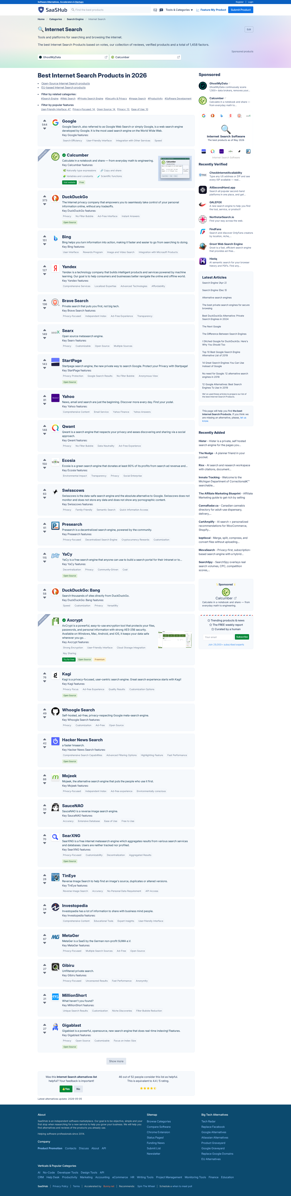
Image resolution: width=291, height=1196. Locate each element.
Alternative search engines (217, 297)
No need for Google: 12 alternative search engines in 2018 (225, 375)
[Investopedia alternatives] (55, 907)
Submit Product (241, 9)
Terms (76, 1186)
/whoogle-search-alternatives (59, 706)
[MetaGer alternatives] (55, 937)
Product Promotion (50, 1148)
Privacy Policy (60, 1186)
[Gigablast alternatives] (55, 1027)
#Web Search (67, 98)
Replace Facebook (213, 1126)
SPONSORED (43, 154)
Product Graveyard (213, 1143)
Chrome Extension (158, 1132)
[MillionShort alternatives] (55, 997)
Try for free (68, 659)
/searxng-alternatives (54, 831)
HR (132, 1177)
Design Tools (89, 1172)
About (95, 1148)
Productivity (69, 1177)
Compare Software (159, 1126)
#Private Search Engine (90, 98)
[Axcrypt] (55, 622)
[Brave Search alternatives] (55, 302)
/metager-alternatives (54, 931)
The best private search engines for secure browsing (226, 306)
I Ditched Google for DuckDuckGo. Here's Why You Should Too (225, 343)
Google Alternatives (213, 1132)
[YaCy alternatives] (55, 556)
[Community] (161, 9)
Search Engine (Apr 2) (214, 282)
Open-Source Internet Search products (65, 83)
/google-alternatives (53, 117)
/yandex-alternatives (54, 262)
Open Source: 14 (106, 109)
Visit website (69, 182)
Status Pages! (155, 1137)
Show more (116, 1061)
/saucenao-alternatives (55, 801)
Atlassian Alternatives (214, 1137)
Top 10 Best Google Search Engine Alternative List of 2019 (221, 354)
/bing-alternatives (52, 233)
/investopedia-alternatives (57, 901)
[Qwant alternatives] (55, 428)
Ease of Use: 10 (139, 109)
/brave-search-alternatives (57, 296)
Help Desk (52, 1177)
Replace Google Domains (217, 1153)
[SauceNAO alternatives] (55, 807)
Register (240, 2)
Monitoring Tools (195, 1177)
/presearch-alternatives (55, 520)
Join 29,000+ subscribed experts (226, 644)
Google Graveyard (213, 1148)
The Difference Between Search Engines (224, 333)
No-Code (49, 1172)
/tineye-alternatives (53, 871)
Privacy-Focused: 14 (84, 109)
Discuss (84, 1148)
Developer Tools (67, 1172)
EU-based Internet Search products (63, 87)
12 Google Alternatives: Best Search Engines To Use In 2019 (222, 386)
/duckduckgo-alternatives (57, 193)
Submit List (154, 1148)
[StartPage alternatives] (55, 362)
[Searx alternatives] (55, 332)
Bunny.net (108, 1186)
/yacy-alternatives (52, 550)
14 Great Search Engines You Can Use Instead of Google (223, 364)
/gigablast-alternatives (55, 1021)
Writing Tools (145, 1177)
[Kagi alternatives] (55, 675)
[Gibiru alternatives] (55, 967)
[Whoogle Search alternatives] (55, 711)
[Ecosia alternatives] (55, 462)
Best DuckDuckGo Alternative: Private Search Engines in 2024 (223, 317)
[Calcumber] (55, 156)
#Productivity (155, 98)
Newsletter (153, 1153)
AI (39, 1172)
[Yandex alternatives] (55, 268)
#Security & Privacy (116, 98)
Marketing (86, 1177)
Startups (79, 2)
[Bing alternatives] (55, 238)
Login (250, 2)
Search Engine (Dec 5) (214, 290)
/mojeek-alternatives (53, 772)
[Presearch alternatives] (55, 526)
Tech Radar (208, 1121)
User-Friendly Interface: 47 (56, 109)
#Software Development (178, 98)
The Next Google (211, 326)
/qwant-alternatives (53, 422)
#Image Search (137, 98)
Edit (249, 29)
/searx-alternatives (52, 326)
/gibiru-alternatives (52, 961)
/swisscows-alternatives (56, 486)
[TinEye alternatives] (55, 877)
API (104, 1148)
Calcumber (224, 598)
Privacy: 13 (123, 109)
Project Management (169, 1177)
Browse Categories (159, 1121)
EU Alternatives (211, 1159)
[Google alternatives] (55, 123)
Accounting (102, 1177)
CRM (41, 1177)
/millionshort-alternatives (56, 991)
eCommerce (120, 1177)
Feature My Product (213, 9)
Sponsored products (242, 51)
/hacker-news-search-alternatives (62, 736)
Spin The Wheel (146, 1186)
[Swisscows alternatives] (55, 492)
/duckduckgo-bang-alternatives (61, 586)
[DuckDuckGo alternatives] (55, 198)
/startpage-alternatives (55, 356)
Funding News (156, 1143)
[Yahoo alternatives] (55, 398)
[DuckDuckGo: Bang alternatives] (55, 592)
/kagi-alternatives (52, 670)
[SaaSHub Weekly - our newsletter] (155, 9)
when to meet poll (182, 1186)
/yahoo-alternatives (53, 392)
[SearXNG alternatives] (55, 837)
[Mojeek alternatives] (55, 777)
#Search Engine (49, 98)
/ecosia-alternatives (53, 456)
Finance (213, 1177)
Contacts (70, 1148)
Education (227, 1177)
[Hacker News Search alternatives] (55, 741)
